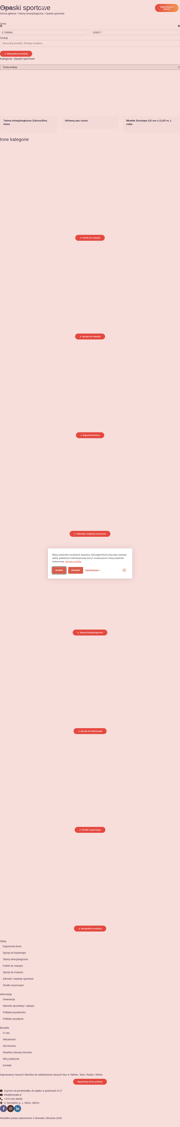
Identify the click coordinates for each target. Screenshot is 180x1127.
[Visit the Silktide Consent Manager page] (124, 570)
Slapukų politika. (73, 561)
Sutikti (59, 570)
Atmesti (75, 570)
